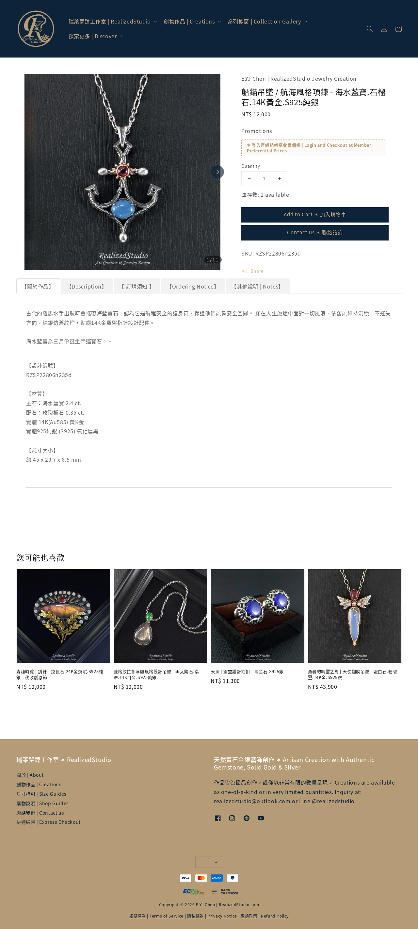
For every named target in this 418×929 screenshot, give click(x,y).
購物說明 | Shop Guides (42, 803)
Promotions (256, 131)
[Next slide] (217, 171)
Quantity (250, 166)
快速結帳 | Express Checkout (48, 822)
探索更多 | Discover (93, 36)
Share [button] (257, 271)
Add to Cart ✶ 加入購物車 (315, 214)
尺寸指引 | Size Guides (41, 793)
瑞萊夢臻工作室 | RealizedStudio (110, 21)
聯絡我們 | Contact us (40, 812)
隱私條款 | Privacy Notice (212, 916)
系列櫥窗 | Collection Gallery (264, 21)
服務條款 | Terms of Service (156, 916)
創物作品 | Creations (189, 21)
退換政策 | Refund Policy (265, 916)
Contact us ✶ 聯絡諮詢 (315, 232)
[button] (369, 29)
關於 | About (30, 775)
